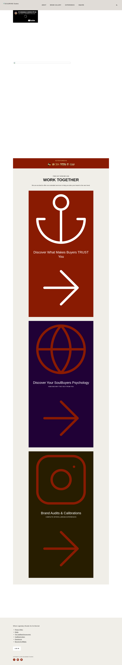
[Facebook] (18, 660)
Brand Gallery (55, 5)
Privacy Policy (19, 629)
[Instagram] (14, 660)
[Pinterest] (21, 660)
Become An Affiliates (20, 641)
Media (16, 632)
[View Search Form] (116, 5)
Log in (17, 648)
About (44, 5)
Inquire (81, 5)
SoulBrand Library (20, 637)
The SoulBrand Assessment (23, 634)
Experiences (70, 5)
